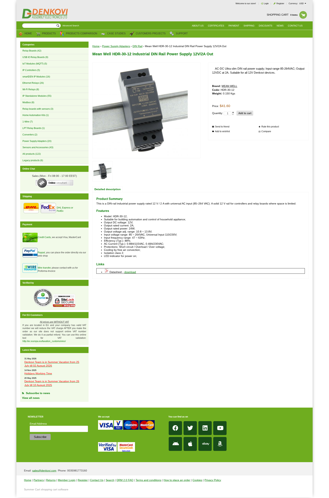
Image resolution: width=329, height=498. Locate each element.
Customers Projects (150, 33)
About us (198, 25)
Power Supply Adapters (36, 141)
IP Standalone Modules (36, 96)
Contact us (295, 25)
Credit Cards (44, 237)
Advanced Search (70, 25)
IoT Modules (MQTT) (34, 63)
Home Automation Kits (35, 115)
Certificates (216, 25)
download (130, 272)
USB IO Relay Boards (35, 57)
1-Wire (27, 121)
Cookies (197, 480)
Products (48, 33)
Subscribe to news (38, 393)
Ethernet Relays (33, 83)
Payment (233, 25)
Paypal (41, 252)
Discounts (265, 25)
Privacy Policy (212, 480)
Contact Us (96, 480)
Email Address (38, 423)
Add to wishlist (222, 131)
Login (266, 3)
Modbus (28, 102)
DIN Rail (137, 46)
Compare (266, 131)
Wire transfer (44, 267)
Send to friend (222, 126)
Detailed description (107, 189)
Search (110, 480)
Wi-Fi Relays (30, 89)
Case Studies (116, 33)
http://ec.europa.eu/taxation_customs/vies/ (44, 341)
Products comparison (81, 33)
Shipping (249, 25)
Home (28, 33)
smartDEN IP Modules (36, 76)
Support (181, 33)
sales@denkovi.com (44, 470)
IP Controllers (31, 70)
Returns (51, 480)
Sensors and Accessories (37, 147)
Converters (29, 134)
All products (31, 154)
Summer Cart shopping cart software (46, 489)
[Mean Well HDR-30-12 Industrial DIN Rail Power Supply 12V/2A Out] (102, 171)
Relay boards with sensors (37, 109)
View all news (31, 397)
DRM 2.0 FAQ (125, 480)
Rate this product (270, 126)
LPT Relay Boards (33, 128)
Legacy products (32, 160)
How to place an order (177, 480)
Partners (39, 480)
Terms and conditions (148, 480)
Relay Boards (31, 50)
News (280, 25)
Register (280, 3)
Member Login (66, 480)
